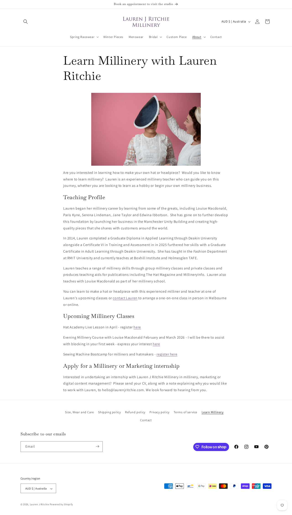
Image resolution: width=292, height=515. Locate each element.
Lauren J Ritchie (39, 504)
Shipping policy (109, 412)
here (137, 327)
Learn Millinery (213, 412)
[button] (26, 22)
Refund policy (135, 412)
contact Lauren (125, 298)
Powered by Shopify (61, 504)
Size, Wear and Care (79, 412)
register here (166, 354)
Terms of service (185, 412)
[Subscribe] (97, 446)
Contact (146, 420)
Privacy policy (159, 412)
